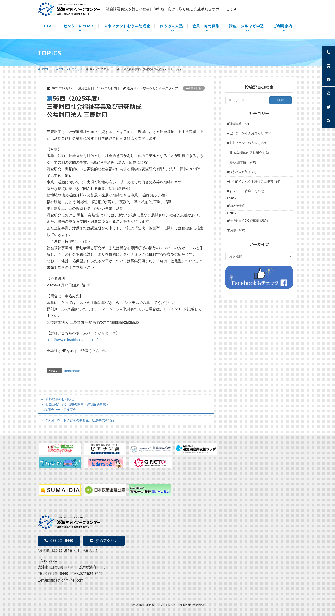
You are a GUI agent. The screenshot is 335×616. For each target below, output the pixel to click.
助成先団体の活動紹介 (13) (249, 152)
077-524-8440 (61, 541)
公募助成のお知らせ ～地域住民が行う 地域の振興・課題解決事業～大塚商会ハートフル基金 (75, 404)
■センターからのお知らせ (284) (250, 133)
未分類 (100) (236, 230)
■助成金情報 (193, 88)
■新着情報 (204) (238, 123)
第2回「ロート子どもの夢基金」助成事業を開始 (80, 420)
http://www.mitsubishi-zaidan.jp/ (72, 340)
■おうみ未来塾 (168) (242, 172)
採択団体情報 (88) (243, 162)
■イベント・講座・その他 (245, 191)
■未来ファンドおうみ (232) (246, 143)
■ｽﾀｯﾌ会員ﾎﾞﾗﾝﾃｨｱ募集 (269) (247, 220)
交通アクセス (107, 541)
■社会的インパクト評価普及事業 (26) (253, 181)
